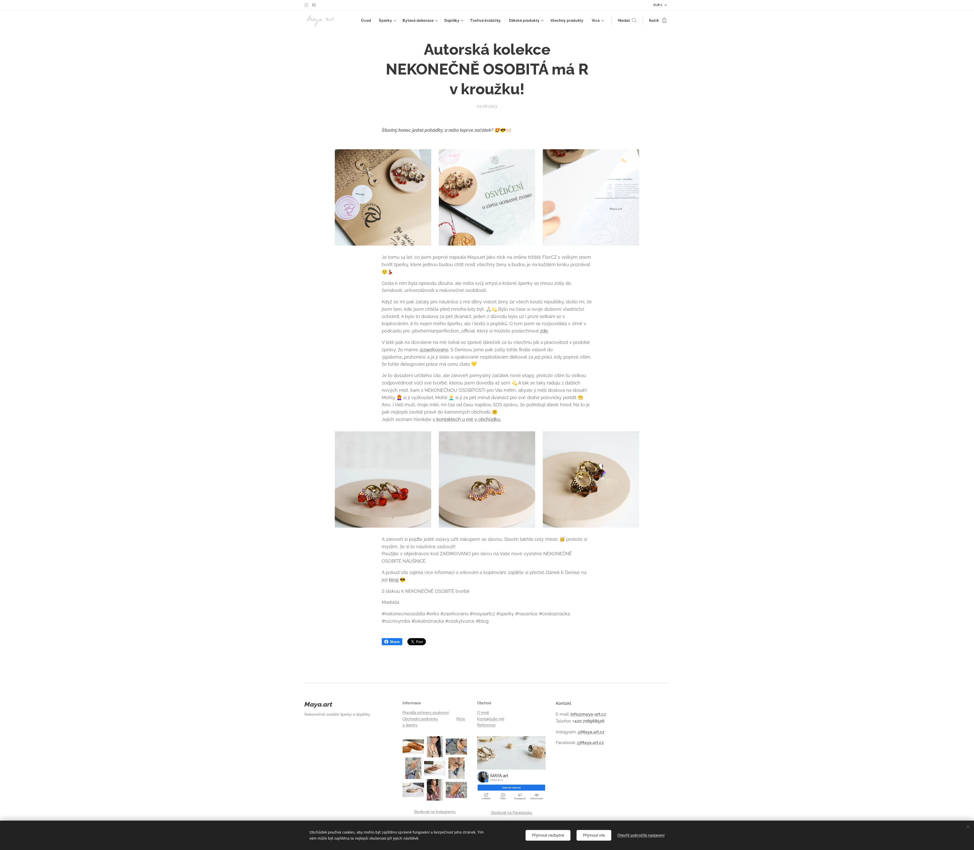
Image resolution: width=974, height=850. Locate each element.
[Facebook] (314, 5)
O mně (483, 712)
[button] (627, 20)
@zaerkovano (434, 349)
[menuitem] (367, 20)
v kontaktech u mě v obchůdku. (467, 419)
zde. (544, 331)
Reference (486, 725)
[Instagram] (306, 5)
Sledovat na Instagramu (435, 811)
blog (393, 579)
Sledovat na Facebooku (511, 812)
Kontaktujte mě (490, 719)
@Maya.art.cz (591, 731)
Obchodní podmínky (420, 719)
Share (395, 642)
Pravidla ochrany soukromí (426, 712)
